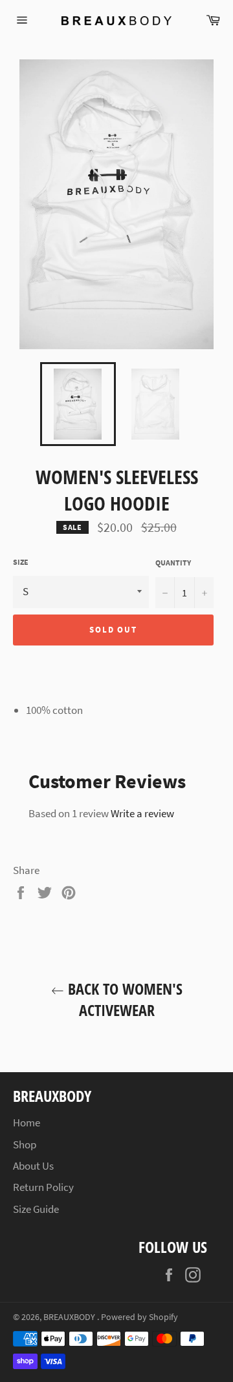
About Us (33, 1166)
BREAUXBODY (70, 1317)
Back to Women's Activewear (123, 999)
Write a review (142, 813)
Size (20, 562)
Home (26, 1122)
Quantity (173, 562)
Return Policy (43, 1187)
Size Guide (36, 1209)
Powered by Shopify (139, 1317)
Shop (24, 1144)
